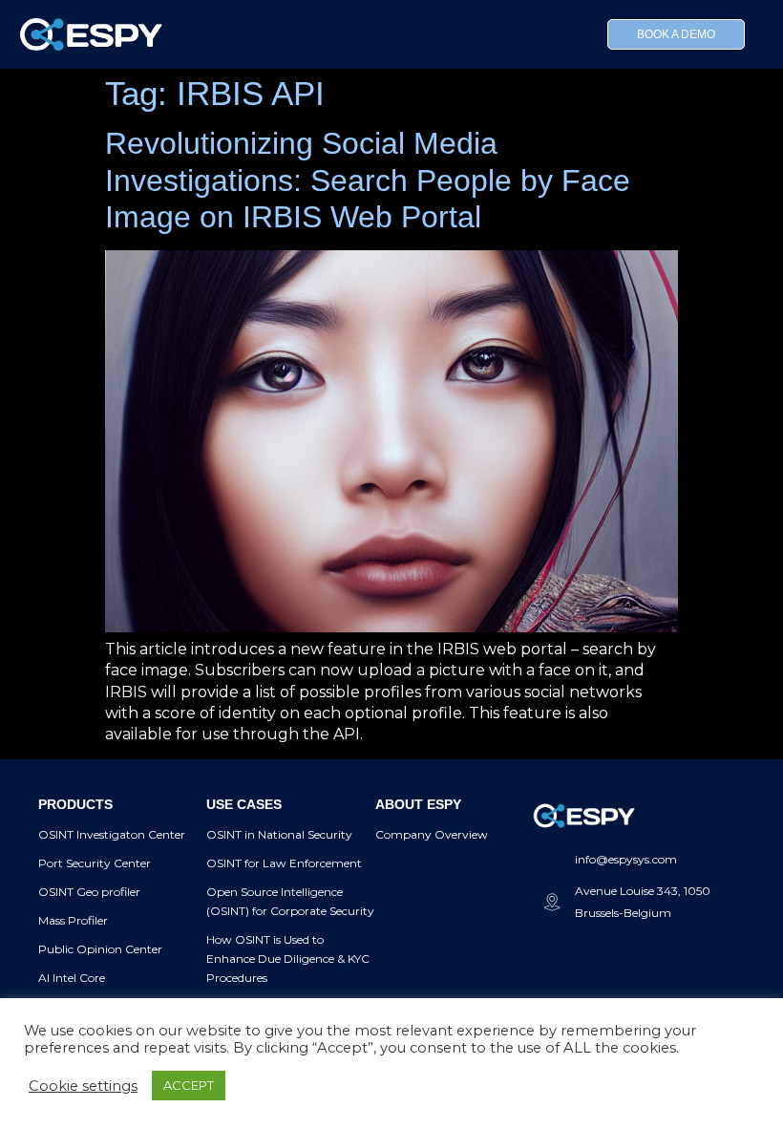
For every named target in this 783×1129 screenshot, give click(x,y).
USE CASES (244, 804)
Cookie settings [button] (83, 1086)
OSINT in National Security (279, 834)
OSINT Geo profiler (89, 891)
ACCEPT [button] (188, 1085)
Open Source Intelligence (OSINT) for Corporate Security (290, 901)
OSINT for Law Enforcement (284, 863)
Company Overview (431, 834)
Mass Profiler (73, 920)
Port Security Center (94, 863)
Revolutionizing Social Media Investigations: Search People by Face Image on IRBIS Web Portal (367, 180)
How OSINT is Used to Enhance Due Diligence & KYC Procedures (288, 958)
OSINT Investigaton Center (111, 834)
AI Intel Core (71, 977)
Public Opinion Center (100, 949)
